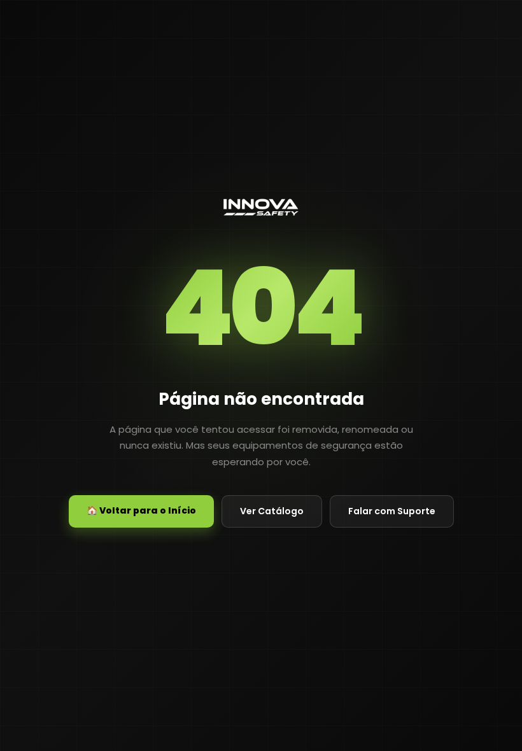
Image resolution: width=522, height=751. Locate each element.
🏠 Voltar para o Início (141, 510)
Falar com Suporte (391, 511)
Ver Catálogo (272, 511)
